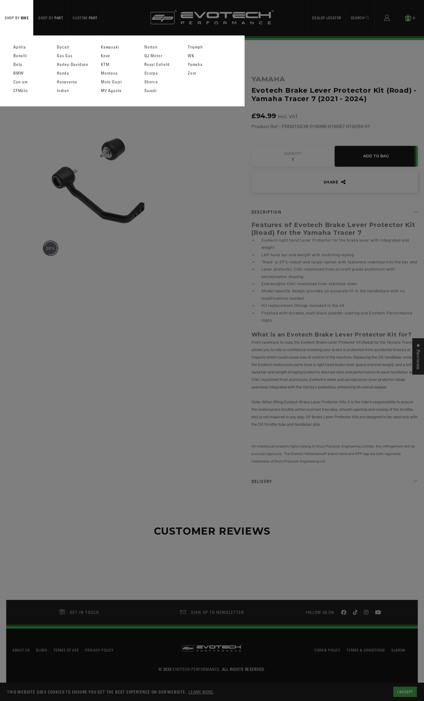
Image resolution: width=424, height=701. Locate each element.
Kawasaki (110, 47)
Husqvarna (67, 82)
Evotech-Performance (196, 669)
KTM (105, 64)
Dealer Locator (326, 17)
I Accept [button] (405, 691)
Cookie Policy (327, 650)
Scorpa (151, 73)
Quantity (292, 153)
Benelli (20, 55)
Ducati (63, 47)
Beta (17, 64)
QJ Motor (153, 55)
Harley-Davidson (72, 64)
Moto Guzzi (111, 82)
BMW (18, 73)
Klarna (398, 650)
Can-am (20, 82)
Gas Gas (65, 55)
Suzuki (150, 90)
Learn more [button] (201, 691)
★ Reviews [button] (418, 356)
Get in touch (84, 612)
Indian (63, 90)
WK (191, 55)
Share (331, 182)
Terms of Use (66, 650)
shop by (17, 17)
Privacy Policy (99, 650)
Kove (105, 55)
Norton (151, 47)
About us (21, 650)
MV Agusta (111, 90)
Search (358, 17)
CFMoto (20, 90)
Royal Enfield (156, 64)
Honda (63, 73)
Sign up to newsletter (217, 612)
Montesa (109, 73)
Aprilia (19, 47)
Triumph (195, 47)
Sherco (151, 82)
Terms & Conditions (365, 650)
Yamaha (195, 64)
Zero (192, 73)
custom (85, 17)
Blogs (41, 650)
